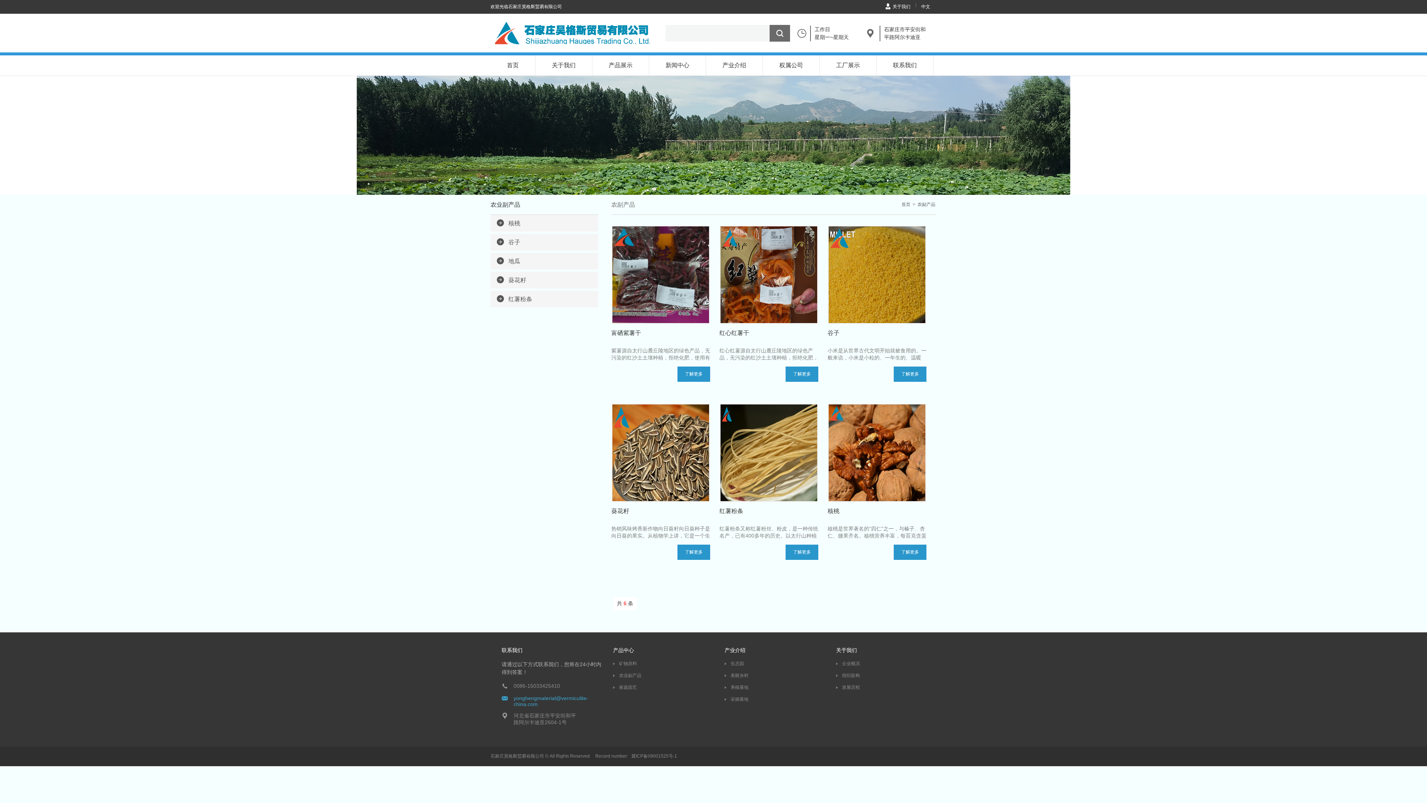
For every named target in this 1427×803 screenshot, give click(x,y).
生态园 (737, 663)
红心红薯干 (734, 333)
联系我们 (905, 65)
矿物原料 (628, 663)
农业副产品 (630, 675)
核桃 (514, 223)
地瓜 (514, 261)
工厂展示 (848, 65)
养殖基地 (739, 687)
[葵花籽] (660, 452)
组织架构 (851, 675)
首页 (513, 65)
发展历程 (851, 687)
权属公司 (791, 65)
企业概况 (851, 663)
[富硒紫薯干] (660, 274)
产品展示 (620, 65)
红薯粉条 (520, 299)
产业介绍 (734, 65)
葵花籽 (517, 280)
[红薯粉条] (769, 452)
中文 (925, 6)
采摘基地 (739, 699)
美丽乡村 (739, 675)
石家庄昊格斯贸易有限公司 (517, 756)
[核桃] (877, 452)
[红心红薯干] (769, 274)
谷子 (514, 242)
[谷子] (877, 274)
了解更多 (694, 374)
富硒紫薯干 (626, 333)
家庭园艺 (628, 687)
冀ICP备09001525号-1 (654, 756)
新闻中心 (677, 65)
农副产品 (926, 204)
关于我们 (901, 6)
